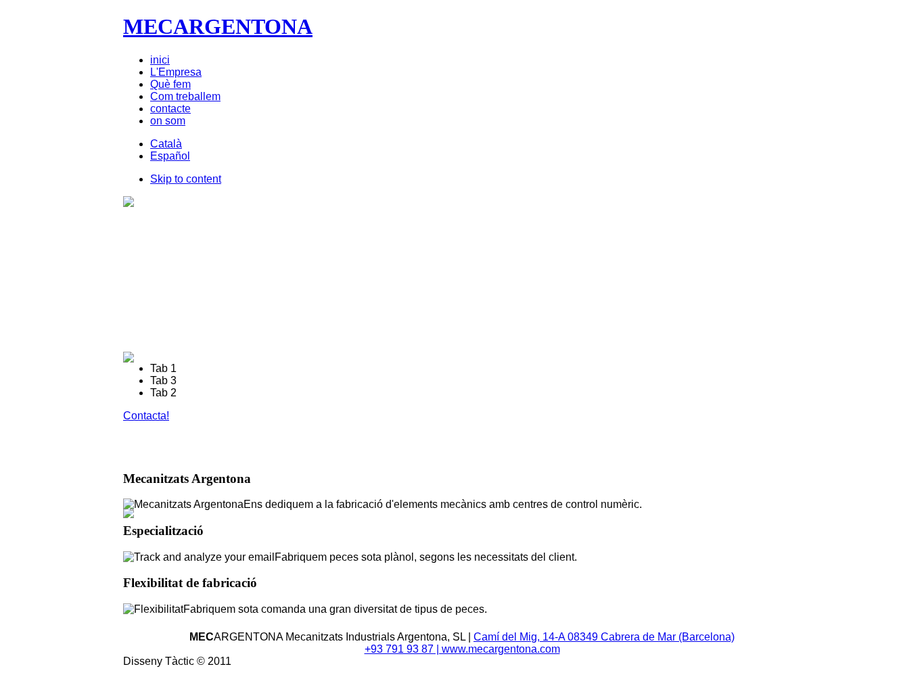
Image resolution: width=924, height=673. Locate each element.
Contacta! (146, 415)
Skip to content (185, 179)
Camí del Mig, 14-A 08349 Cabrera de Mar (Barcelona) (604, 637)
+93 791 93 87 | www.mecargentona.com (462, 649)
